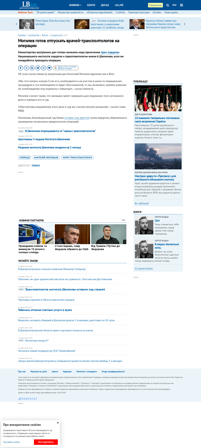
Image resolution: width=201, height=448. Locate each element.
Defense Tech (25, 12)
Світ (157, 220)
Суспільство (33, 35)
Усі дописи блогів (144, 268)
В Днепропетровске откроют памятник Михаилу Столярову (52, 269)
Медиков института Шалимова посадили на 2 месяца (49, 147)
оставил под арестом (77, 118)
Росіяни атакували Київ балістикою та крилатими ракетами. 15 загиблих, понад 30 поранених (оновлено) (107, 25)
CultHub (120, 12)
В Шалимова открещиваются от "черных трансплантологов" (57, 131)
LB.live (119, 5)
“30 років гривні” (45, 12)
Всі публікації (142, 203)
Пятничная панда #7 (34, 340)
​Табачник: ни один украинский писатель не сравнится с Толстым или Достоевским (65, 279)
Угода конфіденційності (113, 371)
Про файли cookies (11, 442)
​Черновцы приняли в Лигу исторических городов (46, 299)
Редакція (67, 371)
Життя (45, 35)
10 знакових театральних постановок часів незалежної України (157, 119)
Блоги (91, 5)
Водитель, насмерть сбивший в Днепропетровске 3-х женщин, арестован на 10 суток (66, 320)
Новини (74, 5)
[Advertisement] (72, 193)
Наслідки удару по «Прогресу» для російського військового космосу (155, 177)
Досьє (105, 5)
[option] (45, 24)
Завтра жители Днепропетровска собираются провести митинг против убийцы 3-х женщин (70, 361)
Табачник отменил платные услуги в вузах (45, 310)
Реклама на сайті (39, 371)
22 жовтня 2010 (56, 35)
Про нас (22, 371)
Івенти (55, 371)
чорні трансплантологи (77, 157)
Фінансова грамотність (71, 12)
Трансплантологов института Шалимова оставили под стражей (62, 289)
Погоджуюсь (46, 442)
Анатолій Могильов (46, 157)
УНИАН (36, 165)
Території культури (138, 12)
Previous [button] (16, 24)
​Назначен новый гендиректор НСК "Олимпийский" (47, 351)
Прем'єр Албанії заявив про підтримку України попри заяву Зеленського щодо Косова (163, 24)
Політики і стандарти (86, 371)
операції (25, 157)
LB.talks (157, 12)
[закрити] (58, 423)
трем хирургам (110, 52)
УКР (174, 5)
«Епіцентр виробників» (100, 12)
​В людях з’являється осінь (167, 245)
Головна (22, 35)
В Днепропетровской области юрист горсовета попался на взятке (55, 330)
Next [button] (184, 24)
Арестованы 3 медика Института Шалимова (44, 139)
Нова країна (171, 12)
